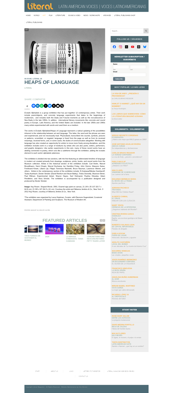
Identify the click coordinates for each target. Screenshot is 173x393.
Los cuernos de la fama (120, 174)
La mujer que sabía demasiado (123, 290)
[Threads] (139, 47)
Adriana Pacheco (120, 188)
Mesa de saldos (119, 327)
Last (131, 69)
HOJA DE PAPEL (118, 272)
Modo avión (117, 253)
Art (44, 15)
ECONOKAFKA (117, 137)
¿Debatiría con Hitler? (120, 166)
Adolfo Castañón (121, 242)
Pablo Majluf (119, 162)
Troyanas (116, 190)
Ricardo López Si (120, 295)
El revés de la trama (122, 181)
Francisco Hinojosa (122, 268)
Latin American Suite (121, 344)
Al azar (115, 279)
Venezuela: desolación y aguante (124, 238)
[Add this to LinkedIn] (38, 106)
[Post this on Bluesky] (50, 106)
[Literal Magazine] (40, 8)
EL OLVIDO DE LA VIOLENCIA (123, 264)
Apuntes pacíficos (118, 183)
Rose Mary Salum (120, 316)
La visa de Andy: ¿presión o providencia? (127, 157)
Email (115, 72)
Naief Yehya (117, 205)
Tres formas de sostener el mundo (32, 238)
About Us (54, 371)
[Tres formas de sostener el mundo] (33, 228)
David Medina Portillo (123, 325)
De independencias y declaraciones (125, 148)
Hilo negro (117, 335)
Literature (60, 15)
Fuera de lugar (119, 235)
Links (71, 371)
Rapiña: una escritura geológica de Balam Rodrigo (127, 219)
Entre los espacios (121, 318)
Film (50, 15)
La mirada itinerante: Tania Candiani (74, 239)
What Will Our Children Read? (123, 192)
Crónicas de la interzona (124, 207)
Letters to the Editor (91, 371)
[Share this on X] (54, 106)
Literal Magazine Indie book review (120, 371)
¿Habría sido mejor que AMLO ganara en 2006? (129, 139)
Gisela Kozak (118, 233)
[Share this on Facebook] (34, 106)
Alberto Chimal (120, 196)
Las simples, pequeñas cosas (123, 255)
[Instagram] (120, 47)
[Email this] (58, 106)
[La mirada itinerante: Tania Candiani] (75, 229)
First (114, 69)
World (36, 15)
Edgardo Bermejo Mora (124, 179)
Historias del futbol (119, 299)
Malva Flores (119, 333)
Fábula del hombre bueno (121, 329)
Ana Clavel (117, 170)
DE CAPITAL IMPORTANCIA (122, 227)
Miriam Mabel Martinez (123, 286)
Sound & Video (74, 15)
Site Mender (83, 387)
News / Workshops (91, 15)
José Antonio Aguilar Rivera (126, 144)
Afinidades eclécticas (122, 163)
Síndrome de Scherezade (123, 172)
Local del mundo (120, 244)
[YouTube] (132, 47)
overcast (116, 216)
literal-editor (118, 119)
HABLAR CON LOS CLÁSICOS (123, 201)
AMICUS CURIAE (118, 146)
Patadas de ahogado (119, 229)
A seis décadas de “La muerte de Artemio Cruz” (129, 246)
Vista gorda (117, 288)
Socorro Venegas (121, 251)
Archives (107, 15)
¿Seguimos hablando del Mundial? (124, 209)
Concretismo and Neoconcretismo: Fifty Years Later (96, 239)
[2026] (54, 229)
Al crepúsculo (119, 296)
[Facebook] (114, 47)
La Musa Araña (119, 270)
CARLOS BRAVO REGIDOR (123, 98)
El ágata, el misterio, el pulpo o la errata (126, 337)
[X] (126, 47)
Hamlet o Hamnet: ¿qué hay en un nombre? (128, 346)
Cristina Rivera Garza (123, 214)
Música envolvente (119, 281)
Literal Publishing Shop (124, 15)
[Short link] (62, 106)
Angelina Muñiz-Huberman (125, 277)
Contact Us (83, 376)
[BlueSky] (145, 47)
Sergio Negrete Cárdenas (125, 135)
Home (28, 15)
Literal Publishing (34, 22)
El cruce (116, 198)
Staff (37, 371)
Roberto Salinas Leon (123, 225)
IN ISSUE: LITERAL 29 (33, 79)
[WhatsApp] (42, 106)
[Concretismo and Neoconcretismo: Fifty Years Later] (96, 229)
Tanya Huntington (120, 109)
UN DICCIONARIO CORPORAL (123, 262)
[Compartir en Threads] (46, 106)
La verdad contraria (121, 155)
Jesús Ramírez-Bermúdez (124, 260)
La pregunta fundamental (121, 320)
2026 (47, 237)
